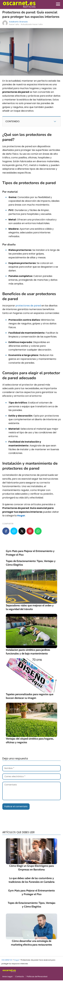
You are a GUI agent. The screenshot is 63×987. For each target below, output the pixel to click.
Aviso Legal (7, 976)
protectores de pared (28, 305)
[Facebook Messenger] (13, 531)
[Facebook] (5, 531)
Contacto (19, 976)
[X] (21, 531)
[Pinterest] (30, 531)
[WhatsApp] (38, 531)
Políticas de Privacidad (37, 976)
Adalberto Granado (18, 21)
